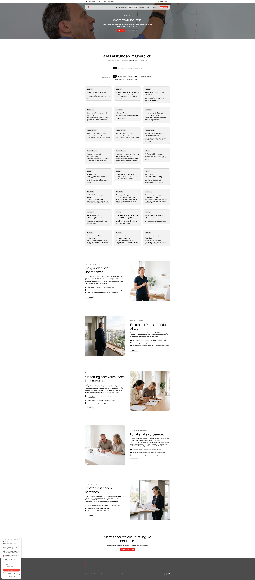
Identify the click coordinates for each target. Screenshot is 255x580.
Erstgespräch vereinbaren (127, 549)
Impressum (132, 573)
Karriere (148, 7)
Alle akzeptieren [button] (11, 570)
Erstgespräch (163, 7)
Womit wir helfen (133, 7)
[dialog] (11, 558)
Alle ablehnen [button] (11, 573)
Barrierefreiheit (125, 573)
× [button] (19, 538)
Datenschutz (113, 573)
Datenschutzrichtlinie (7, 556)
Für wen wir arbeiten (121, 7)
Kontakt (154, 7)
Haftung (119, 573)
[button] (11, 576)
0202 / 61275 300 (93, 1)
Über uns (141, 7)
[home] (88, 7)
